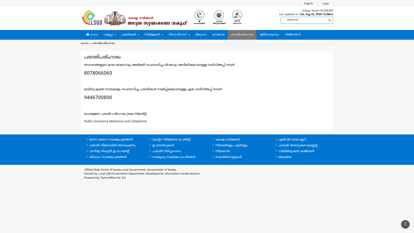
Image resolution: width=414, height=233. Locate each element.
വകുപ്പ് (108, 34)
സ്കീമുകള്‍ (152, 34)
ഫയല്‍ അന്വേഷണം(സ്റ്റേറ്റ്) (298, 145)
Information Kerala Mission (182, 174)
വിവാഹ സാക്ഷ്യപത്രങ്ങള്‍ (108, 157)
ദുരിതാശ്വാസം (269, 34)
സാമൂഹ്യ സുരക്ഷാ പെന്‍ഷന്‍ (173, 157)
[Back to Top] (405, 224)
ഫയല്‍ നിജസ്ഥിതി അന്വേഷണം (112, 145)
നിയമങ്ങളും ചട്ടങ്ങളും (231, 145)
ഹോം (93, 34)
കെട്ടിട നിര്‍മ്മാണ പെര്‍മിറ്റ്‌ (171, 140)
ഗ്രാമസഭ (219, 34)
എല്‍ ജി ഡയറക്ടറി (292, 140)
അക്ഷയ (285, 157)
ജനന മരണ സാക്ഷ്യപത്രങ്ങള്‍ (111, 140)
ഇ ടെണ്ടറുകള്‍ (163, 145)
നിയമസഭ (222, 151)
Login (326, 3)
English (308, 3)
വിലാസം (201, 34)
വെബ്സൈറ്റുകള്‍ (228, 157)
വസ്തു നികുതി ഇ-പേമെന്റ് (109, 151)
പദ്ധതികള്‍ (128, 34)
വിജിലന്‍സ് (292, 34)
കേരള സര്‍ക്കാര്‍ (227, 140)
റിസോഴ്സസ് (177, 34)
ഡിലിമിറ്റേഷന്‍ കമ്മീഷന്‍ (296, 151)
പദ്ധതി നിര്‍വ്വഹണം (166, 151)
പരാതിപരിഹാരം (242, 34)
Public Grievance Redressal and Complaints (115, 121)
